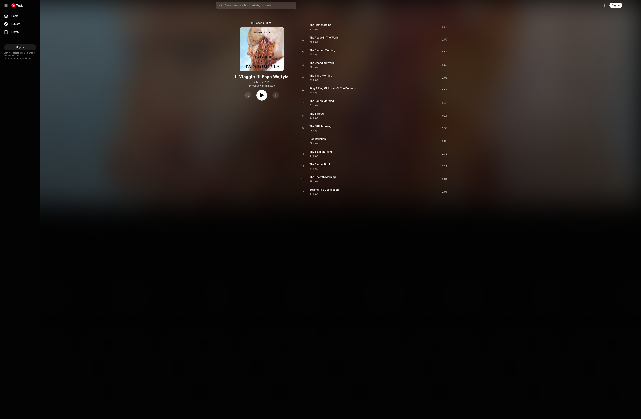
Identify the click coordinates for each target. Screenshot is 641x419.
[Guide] (6, 5)
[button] (247, 95)
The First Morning (320, 25)
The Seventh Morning (322, 177)
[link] (20, 16)
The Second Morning (322, 50)
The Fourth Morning (321, 101)
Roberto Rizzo (263, 23)
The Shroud (316, 113)
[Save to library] (248, 95)
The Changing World (322, 63)
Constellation (317, 139)
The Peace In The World (324, 37)
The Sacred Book (320, 164)
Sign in (616, 5)
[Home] (17, 5)
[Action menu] (275, 95)
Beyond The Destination (324, 189)
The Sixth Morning (320, 151)
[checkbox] (445, 27)
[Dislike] (426, 27)
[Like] (419, 27)
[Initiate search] (220, 5)
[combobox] (260, 5)
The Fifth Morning (320, 126)
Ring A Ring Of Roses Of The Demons (332, 88)
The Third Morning (320, 75)
